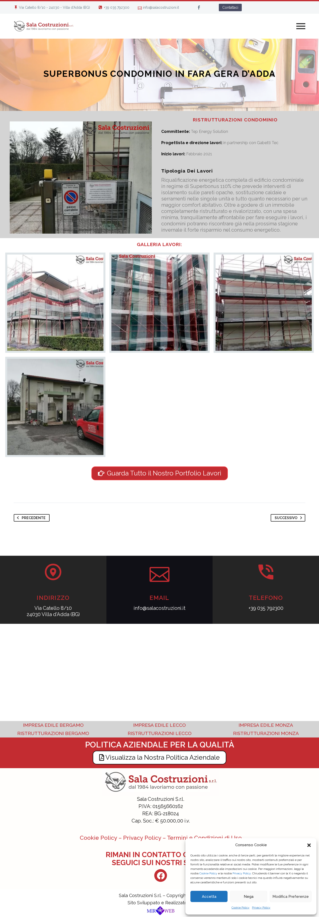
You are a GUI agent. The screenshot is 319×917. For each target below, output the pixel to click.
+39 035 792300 (116, 7)
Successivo (286, 518)
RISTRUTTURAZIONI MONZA (266, 733)
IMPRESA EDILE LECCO (159, 725)
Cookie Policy (208, 873)
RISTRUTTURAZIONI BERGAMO (53, 733)
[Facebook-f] (160, 875)
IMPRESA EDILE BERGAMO (53, 725)
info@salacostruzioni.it (161, 7)
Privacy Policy (242, 873)
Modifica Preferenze (290, 896)
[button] (309, 845)
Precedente (34, 518)
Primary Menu (300, 26)
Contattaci (230, 7)
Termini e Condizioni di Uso (204, 837)
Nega (248, 896)
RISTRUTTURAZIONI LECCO (159, 733)
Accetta (209, 896)
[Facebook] (199, 7)
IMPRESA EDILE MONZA (266, 725)
